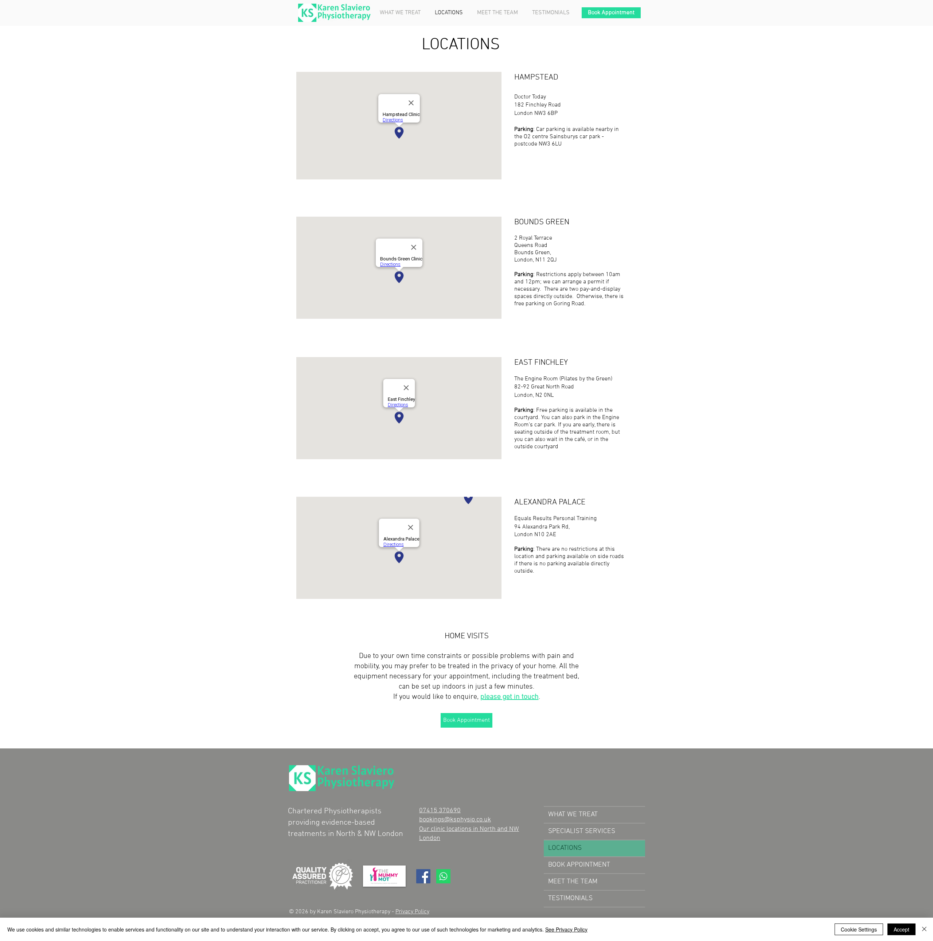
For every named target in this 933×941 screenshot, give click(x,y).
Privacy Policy (412, 911)
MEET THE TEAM (572, 882)
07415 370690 (440, 810)
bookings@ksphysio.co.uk (455, 820)
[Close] (924, 929)
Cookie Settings (859, 929)
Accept (901, 929)
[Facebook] (423, 876)
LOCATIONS (565, 848)
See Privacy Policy (566, 929)
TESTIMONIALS (570, 898)
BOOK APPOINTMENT (579, 865)
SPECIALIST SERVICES (581, 831)
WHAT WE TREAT (573, 814)
